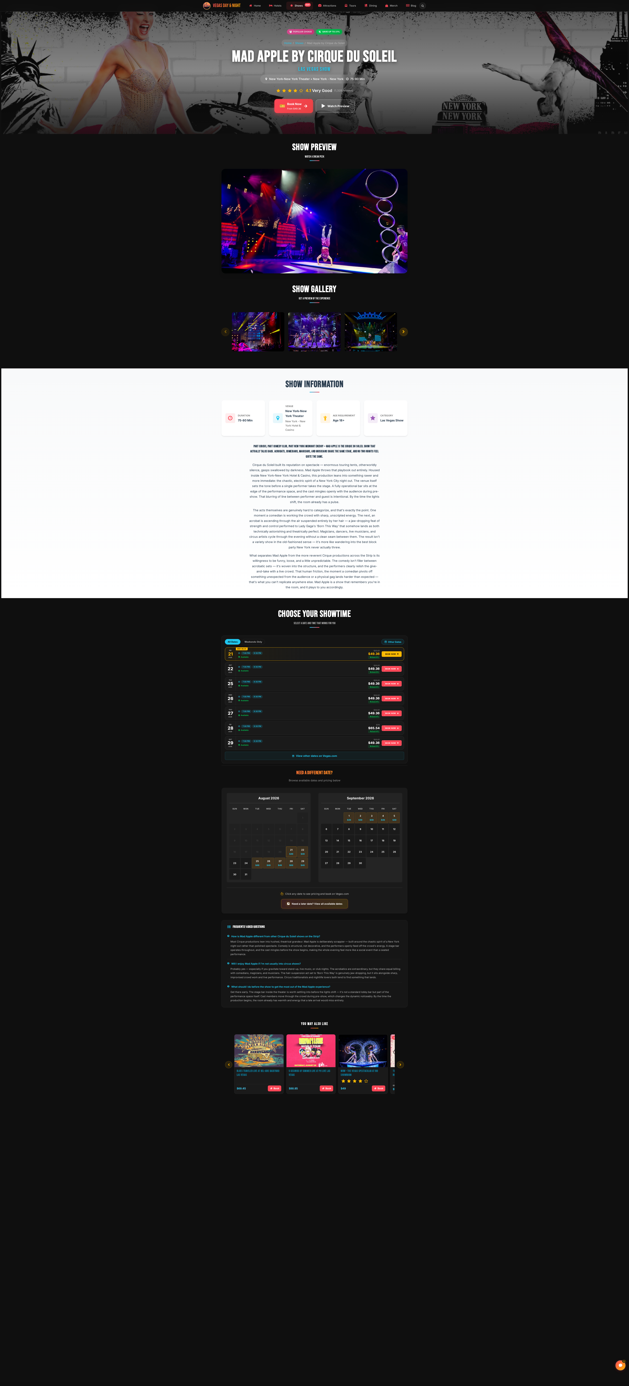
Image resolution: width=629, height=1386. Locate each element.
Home (288, 43)
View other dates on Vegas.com (316, 755)
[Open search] (422, 5)
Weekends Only (253, 641)
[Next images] (404, 332)
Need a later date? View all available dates (317, 903)
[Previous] (228, 1064)
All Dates (233, 641)
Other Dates (394, 641)
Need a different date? (314, 772)
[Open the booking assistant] (620, 1365)
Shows (299, 43)
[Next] (400, 1064)
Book (276, 1088)
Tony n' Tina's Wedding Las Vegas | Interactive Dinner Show (307, 1073)
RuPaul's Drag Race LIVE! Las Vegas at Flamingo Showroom (360, 1073)
